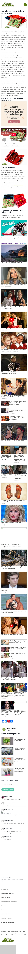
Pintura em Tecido (6, 914)
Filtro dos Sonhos (5, 897)
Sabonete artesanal (6, 918)
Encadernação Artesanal (7, 893)
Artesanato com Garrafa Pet (8, 922)
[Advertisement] (14, 859)
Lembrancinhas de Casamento (9, 901)
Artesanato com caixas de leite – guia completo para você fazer (13, 187)
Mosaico (3, 905)
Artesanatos (4, 889)
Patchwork (4, 909)
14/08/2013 (9, 730)
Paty (5, 796)
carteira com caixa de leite (11, 146)
